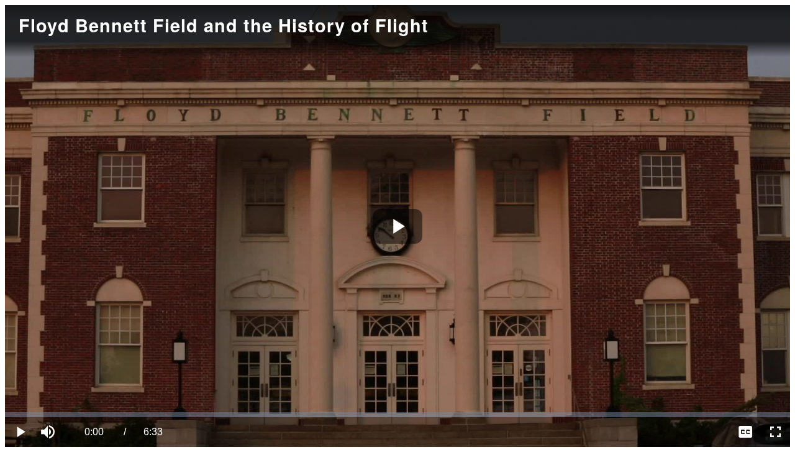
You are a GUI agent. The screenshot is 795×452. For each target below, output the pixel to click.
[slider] (397, 414)
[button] (50, 432)
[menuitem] (745, 432)
